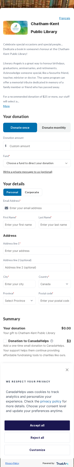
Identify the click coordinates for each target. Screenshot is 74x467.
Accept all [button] (37, 425)
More (6, 106)
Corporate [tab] (32, 192)
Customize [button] (37, 450)
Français (64, 18)
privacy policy (50, 401)
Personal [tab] (12, 192)
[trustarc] (62, 463)
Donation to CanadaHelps (28, 341)
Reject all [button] (37, 437)
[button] (67, 370)
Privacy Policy (12, 463)
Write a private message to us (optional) (27, 171)
